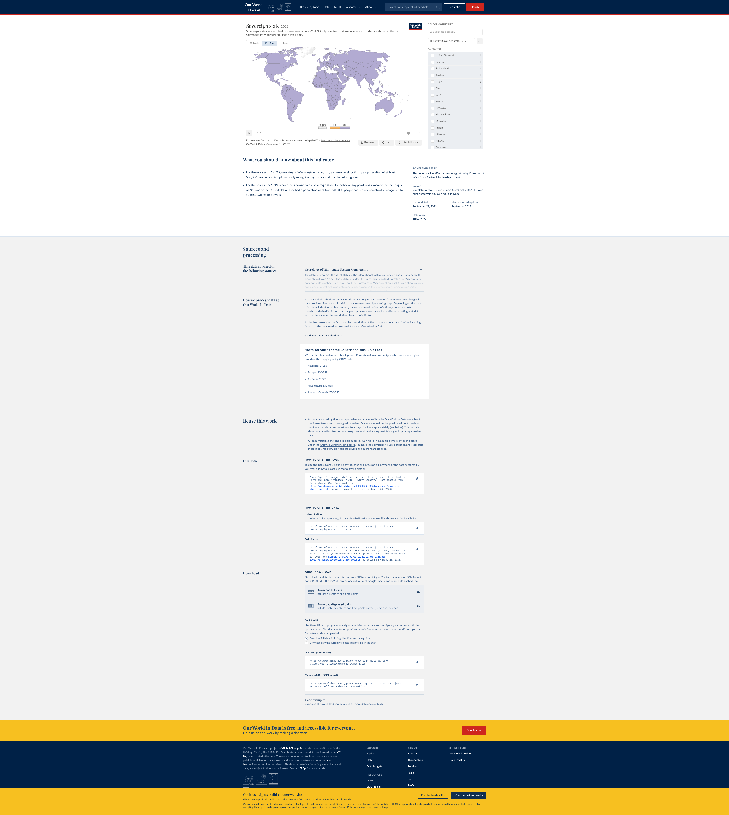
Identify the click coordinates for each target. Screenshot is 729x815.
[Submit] (437, 7)
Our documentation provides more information (350, 629)
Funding (412, 766)
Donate (475, 7)
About (369, 7)
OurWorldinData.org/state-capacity (264, 144)
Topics (370, 753)
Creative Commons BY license (337, 445)
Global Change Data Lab (296, 748)
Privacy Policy (346, 807)
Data (326, 7)
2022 (417, 133)
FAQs (302, 768)
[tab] (254, 43)
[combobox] (413, 7)
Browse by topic (309, 7)
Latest (337, 7)
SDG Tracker (374, 787)
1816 (258, 133)
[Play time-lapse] (249, 133)
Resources (351, 7)
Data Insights (374, 766)
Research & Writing (460, 753)
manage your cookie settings (372, 807)
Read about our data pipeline (322, 335)
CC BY (286, 144)
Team (411, 773)
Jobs (410, 779)
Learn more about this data (335, 140)
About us (413, 753)
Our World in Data (254, 7)
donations (293, 799)
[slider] (409, 133)
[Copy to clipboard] (413, 479)
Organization (415, 760)
